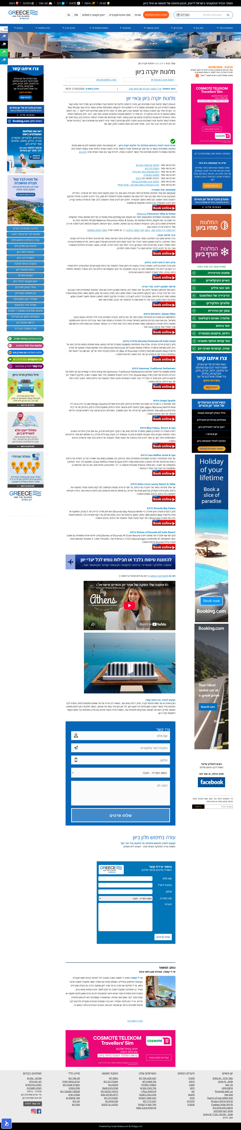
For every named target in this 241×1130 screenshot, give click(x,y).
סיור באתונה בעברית (25, 328)
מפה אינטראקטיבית (120, 15)
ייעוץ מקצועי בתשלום (93, 15)
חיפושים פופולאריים (100, 27)
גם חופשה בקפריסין (25, 293)
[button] (6, 1123)
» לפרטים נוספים (212, 185)
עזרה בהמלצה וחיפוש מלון (26, 240)
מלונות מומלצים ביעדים (25, 228)
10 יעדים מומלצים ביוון (31, 1094)
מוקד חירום (228, 1117)
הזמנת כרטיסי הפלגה (25, 264)
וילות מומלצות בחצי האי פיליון (145, 171)
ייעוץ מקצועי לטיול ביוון (25, 281)
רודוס (192, 1088)
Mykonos (142, 213)
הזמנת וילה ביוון (152, 168)
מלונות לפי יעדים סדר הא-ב (25, 234)
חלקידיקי (191, 1101)
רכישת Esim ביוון (26, 322)
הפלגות (27, 3)
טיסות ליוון (113, 1078)
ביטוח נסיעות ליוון (25, 269)
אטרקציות (126, 27)
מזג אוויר (45, 3)
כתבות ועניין (70, 27)
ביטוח (12, 3)
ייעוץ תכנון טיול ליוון (147, 1078)
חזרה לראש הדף (135, 1020)
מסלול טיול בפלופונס (25, 305)
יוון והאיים (151, 1091)
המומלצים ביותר (226, 27)
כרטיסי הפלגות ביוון (109, 1091)
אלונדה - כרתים (34, 1091)
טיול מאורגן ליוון (149, 1081)
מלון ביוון (159, 63)
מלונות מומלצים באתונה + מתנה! (25, 311)
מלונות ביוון (113, 1084)
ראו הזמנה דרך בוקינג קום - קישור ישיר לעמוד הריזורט (150, 230)
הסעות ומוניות (25, 275)
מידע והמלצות (44, 27)
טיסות (87, 3)
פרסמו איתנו (227, 1088)
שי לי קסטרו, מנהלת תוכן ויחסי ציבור (145, 88)
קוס (193, 1091)
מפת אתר (228, 1094)
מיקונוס (191, 1094)
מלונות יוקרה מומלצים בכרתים (145, 181)
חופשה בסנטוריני (151, 174)
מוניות (103, 3)
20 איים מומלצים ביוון (31, 1097)
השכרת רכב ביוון (25, 258)
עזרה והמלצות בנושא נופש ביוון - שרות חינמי (138, 184)
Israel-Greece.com (120, 1126)
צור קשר (229, 1084)
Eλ (69, 15)
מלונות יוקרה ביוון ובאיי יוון (162, 79)
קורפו (192, 1097)
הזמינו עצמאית (152, 27)
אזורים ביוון (177, 27)
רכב (59, 3)
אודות (138, 15)
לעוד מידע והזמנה (220, 74)
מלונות (73, 3)
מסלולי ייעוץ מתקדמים (25, 299)
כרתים (138, 178)
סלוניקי (191, 1078)
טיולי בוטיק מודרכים (25, 287)
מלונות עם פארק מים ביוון (147, 165)
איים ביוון (199, 27)
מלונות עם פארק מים (26, 246)
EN (76, 15)
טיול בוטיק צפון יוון (148, 1088)
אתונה (192, 1084)
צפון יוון (19, 27)
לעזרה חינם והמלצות (156, 15)
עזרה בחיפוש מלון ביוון (106, 79)
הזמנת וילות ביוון (25, 252)
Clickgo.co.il (136, 1126)
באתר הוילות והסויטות (97, 230)
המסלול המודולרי (148, 1084)
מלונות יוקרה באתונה (158, 575)
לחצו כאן (83, 151)
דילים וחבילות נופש (109, 1094)
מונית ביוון (114, 1088)
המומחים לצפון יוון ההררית (26, 316)
